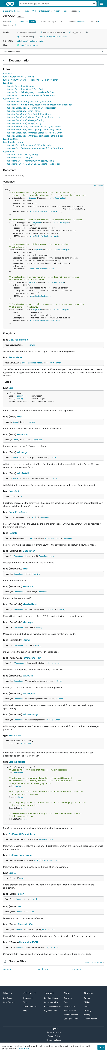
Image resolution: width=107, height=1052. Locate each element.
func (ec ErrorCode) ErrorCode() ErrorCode (29, 114)
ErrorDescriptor (57, 198)
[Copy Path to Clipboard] (79, 11)
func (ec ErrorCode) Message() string (25, 120)
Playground (28, 998)
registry (57, 11)
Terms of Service (54, 1032)
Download (68, 998)
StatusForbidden (42, 296)
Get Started (29, 993)
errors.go (7, 969)
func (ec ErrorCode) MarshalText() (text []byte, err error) (35, 117)
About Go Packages (52, 1006)
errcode (74, 11)
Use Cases (7, 998)
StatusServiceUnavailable (47, 320)
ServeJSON (15, 357)
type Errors (8, 151)
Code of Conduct (71, 1019)
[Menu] (53, 51)
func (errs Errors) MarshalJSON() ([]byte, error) (30, 160)
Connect (89, 993)
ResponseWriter (35, 363)
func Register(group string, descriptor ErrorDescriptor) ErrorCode (39, 104)
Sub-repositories (51, 1002)
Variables (7, 73)
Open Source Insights (28, 45)
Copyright (54, 1028)
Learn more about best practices (53, 37)
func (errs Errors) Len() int (20, 157)
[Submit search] (94, 3)
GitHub (87, 1002)
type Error (8, 83)
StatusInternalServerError (48, 212)
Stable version (25, 37)
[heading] (11, 4)
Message (28, 622)
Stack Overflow (30, 1006)
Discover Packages (11, 11)
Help (25, 1010)
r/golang (87, 1010)
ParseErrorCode (18, 512)
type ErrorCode (11, 98)
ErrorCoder (15, 735)
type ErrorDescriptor (13, 142)
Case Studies (8, 1002)
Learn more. (23, 1048)
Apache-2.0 (80, 21)
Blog (66, 1002)
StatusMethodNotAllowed (46, 236)
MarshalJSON (25, 924)
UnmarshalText (32, 657)
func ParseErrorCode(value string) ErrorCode (29, 101)
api (65, 11)
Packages (49, 993)
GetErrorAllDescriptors (22, 834)
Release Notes (70, 1010)
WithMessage (30, 714)
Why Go (7, 993)
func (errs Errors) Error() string (22, 154)
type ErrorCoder (11, 139)
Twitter (87, 998)
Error (11, 388)
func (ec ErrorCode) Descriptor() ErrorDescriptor (31, 107)
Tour (25, 1002)
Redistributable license (53, 32)
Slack (86, 1006)
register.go (77, 969)
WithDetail (23, 473)
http (32, 212)
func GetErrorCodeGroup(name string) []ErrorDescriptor (35, 148)
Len (20, 906)
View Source (98, 186)
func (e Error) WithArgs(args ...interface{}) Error (30, 92)
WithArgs (22, 452)
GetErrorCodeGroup (20, 855)
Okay (101, 1047)
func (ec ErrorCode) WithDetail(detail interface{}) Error (34, 132)
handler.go (42, 969)
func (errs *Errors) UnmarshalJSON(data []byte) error (33, 164)
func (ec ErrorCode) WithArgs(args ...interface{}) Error (34, 129)
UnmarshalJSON (28, 942)
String (26, 640)
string (32, 345)
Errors (12, 873)
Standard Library (51, 998)
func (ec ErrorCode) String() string (24, 123)
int (21, 496)
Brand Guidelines (71, 1014)
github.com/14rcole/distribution (36, 11)
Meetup (87, 1014)
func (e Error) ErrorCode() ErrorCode (25, 89)
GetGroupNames (18, 339)
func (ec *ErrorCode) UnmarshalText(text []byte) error (34, 126)
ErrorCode (21, 396)
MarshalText (30, 604)
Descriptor (29, 550)
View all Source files (93, 962)
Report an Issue (54, 1040)
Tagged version (78, 32)
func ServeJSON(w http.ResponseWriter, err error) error (30, 79)
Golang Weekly (90, 1019)
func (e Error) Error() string (20, 86)
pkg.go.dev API (50, 1010)
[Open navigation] (101, 3)
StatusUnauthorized (44, 269)
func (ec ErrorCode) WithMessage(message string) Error (35, 136)
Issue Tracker (69, 1006)
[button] (18, 32)
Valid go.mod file (26, 32)
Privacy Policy (54, 1036)
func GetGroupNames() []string (18, 76)
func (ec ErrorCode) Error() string (24, 111)
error (51, 363)
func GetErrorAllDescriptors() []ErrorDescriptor (30, 145)
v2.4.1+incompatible (15, 21)
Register (33, 198)
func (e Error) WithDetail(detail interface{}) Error (31, 95)
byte (50, 610)
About (67, 993)
